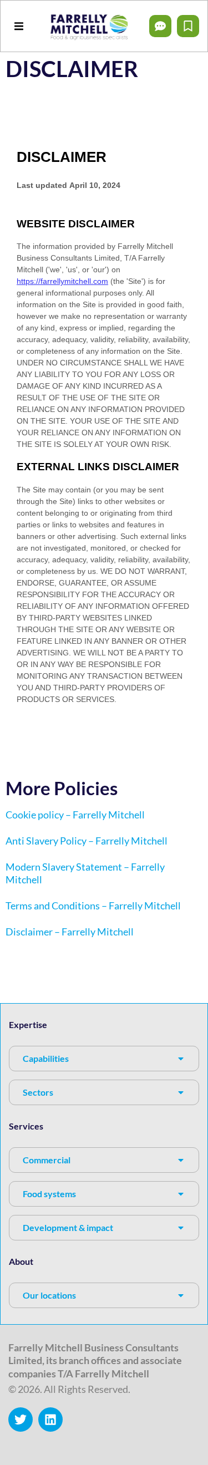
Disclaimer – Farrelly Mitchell (70, 931)
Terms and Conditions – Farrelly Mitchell (93, 905)
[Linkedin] (50, 1419)
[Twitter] (20, 1419)
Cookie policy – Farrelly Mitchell (75, 814)
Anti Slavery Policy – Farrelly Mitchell (87, 841)
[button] (18, 25)
